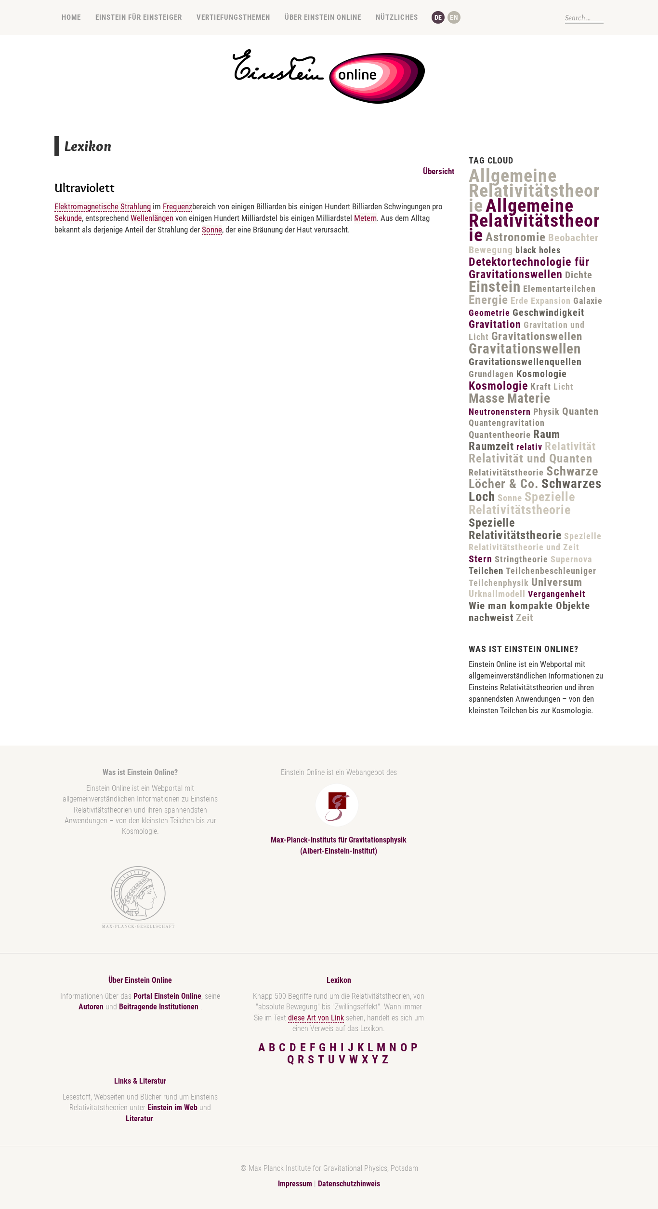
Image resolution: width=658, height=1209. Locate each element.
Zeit (524, 618)
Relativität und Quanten (530, 458)
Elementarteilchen (559, 289)
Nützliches (397, 17)
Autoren (91, 1006)
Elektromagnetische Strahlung (102, 206)
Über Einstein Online (323, 17)
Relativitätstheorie (506, 472)
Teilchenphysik (499, 583)
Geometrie (489, 313)
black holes (538, 250)
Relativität (570, 446)
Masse (487, 398)
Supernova (571, 559)
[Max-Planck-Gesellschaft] (138, 897)
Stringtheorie (521, 559)
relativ (529, 447)
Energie (488, 300)
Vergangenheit (557, 594)
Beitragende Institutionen (159, 1006)
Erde (519, 300)
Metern (365, 218)
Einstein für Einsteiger (138, 17)
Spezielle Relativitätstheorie (522, 503)
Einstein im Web (172, 1107)
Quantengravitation (507, 423)
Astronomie (516, 237)
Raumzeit (491, 446)
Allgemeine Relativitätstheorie (534, 190)
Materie (529, 398)
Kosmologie (541, 374)
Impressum (295, 1183)
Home (71, 17)
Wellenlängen (152, 218)
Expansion (551, 301)
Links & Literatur (140, 1081)
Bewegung (491, 250)
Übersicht (438, 171)
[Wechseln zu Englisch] (454, 17)
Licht (563, 386)
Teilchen (486, 570)
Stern (480, 559)
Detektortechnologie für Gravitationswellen (529, 268)
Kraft (540, 386)
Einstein (495, 287)
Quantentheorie (500, 434)
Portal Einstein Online (167, 996)
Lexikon (339, 980)
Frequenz (177, 206)
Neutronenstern (500, 412)
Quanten (580, 411)
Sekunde (68, 218)
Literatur (139, 1118)
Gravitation (495, 324)
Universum (556, 582)
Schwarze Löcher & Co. (533, 477)
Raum (546, 434)
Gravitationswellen (536, 336)
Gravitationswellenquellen (525, 361)
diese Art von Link (316, 1017)
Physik (546, 412)
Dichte (578, 275)
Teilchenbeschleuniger (551, 571)
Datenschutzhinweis (349, 1183)
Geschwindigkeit (548, 312)
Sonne (212, 229)
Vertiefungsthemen (233, 17)
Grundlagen (491, 374)
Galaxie (588, 301)
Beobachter (573, 238)
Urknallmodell (497, 593)
